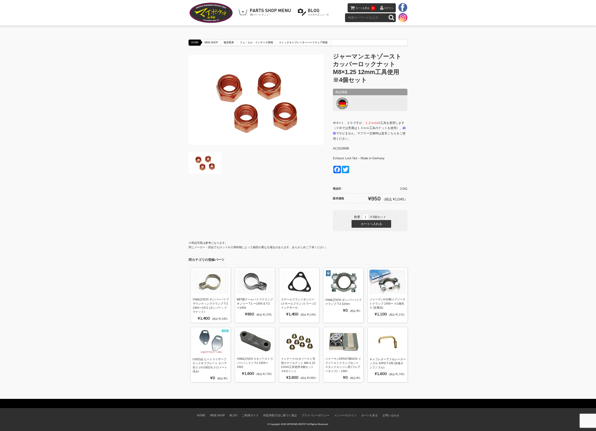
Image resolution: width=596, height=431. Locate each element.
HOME (195, 42)
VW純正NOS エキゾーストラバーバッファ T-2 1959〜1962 (255, 362)
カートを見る (365, 8)
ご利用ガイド (250, 415)
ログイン (388, 8)
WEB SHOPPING (265, 12)
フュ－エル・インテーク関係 (256, 42)
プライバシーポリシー (315, 415)
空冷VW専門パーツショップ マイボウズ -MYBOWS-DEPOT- (212, 12)
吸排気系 (229, 42)
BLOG (314, 12)
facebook (402, 7)
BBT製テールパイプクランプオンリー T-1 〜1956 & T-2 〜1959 (255, 303)
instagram (402, 17)
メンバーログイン (345, 415)
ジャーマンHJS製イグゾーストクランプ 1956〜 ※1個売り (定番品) (387, 303)
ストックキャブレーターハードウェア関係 (303, 42)
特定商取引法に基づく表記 (280, 415)
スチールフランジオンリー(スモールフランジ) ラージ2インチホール (298, 303)
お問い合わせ (391, 415)
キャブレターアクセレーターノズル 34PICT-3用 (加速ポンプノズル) (387, 363)
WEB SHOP (211, 42)
